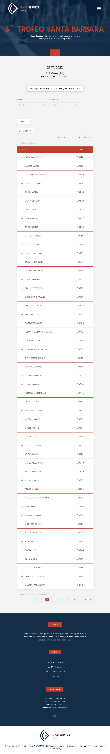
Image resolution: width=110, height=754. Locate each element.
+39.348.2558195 (57, 705)
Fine (90, 599)
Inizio (37, 599)
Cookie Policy (55, 748)
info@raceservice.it (58, 708)
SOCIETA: (53, 99)
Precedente (42, 599)
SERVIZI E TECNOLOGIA (55, 671)
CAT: (19, 99)
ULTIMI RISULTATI (55, 667)
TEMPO (79, 149)
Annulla (24, 121)
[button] (99, 8)
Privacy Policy (98, 746)
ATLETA (22, 149)
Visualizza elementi (74, 137)
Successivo (85, 599)
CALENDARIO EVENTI (55, 662)
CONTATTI (54, 676)
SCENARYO (85, 746)
